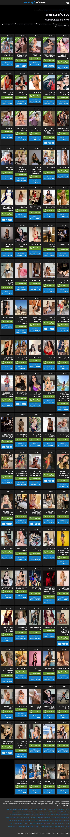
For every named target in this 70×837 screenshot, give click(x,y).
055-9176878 (49, 66)
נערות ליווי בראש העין (16, 823)
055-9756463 (49, 143)
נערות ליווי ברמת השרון (23, 826)
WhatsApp (64, 62)
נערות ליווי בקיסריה (55, 817)
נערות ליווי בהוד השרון (33, 820)
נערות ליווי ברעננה (12, 826)
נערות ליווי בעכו (26, 815)
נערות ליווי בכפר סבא (56, 823)
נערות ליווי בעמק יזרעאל (16, 815)
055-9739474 (49, 255)
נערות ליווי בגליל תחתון (52, 812)
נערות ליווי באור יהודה (64, 820)
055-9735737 (63, 103)
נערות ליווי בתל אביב (64, 829)
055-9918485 (63, 445)
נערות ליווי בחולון (13, 820)
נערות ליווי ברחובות (52, 826)
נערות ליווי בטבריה (12, 812)
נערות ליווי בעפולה (64, 817)
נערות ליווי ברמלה (43, 826)
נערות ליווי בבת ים (54, 820)
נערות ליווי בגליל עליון (64, 812)
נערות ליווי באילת (56, 809)
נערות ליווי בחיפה (22, 812)
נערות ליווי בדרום (65, 809)
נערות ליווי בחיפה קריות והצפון (13, 809)
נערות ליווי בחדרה (31, 812)
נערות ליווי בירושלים (24, 817)
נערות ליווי (35, 2)
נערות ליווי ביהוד (65, 823)
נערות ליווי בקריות (45, 817)
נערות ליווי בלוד (46, 823)
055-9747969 (7, 64)
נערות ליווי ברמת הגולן (35, 817)
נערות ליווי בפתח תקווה (27, 823)
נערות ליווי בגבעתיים (44, 820)
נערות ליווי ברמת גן (34, 826)
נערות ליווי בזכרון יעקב (41, 812)
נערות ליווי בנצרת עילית (44, 815)
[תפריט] (67, 2)
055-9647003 (49, 103)
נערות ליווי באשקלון (37, 809)
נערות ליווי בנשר (34, 815)
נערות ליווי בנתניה (37, 823)
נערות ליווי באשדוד (47, 809)
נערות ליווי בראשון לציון (63, 826)
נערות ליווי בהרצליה (22, 820)
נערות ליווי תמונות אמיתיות (52, 829)
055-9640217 (63, 68)
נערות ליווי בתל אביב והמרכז (12, 817)
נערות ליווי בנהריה (55, 815)
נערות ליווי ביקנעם (65, 815)
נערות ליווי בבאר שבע (27, 809)
